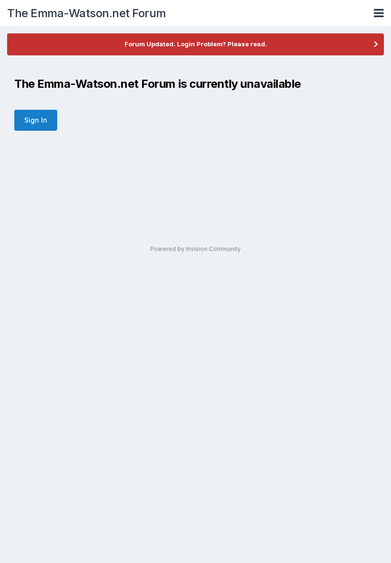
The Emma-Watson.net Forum (86, 13)
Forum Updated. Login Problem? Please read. (195, 44)
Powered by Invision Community (195, 248)
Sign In (35, 120)
